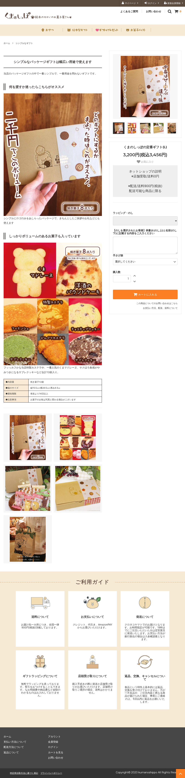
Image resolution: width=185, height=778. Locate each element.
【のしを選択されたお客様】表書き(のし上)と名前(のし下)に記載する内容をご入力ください (145, 232)
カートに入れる (147, 294)
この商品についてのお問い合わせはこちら (157, 303)
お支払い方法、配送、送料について (160, 308)
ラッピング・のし (123, 212)
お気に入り (147, 161)
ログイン (152, 3)
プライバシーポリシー (51, 773)
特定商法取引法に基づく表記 (24, 773)
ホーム (7, 43)
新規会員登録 (174, 3)
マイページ (130, 3)
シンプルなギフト (24, 43)
